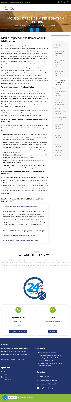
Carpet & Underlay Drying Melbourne (60, 119)
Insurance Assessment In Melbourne (58, 144)
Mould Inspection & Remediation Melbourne (59, 82)
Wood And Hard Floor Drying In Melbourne (59, 73)
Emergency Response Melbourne (58, 135)
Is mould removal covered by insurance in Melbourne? (21, 240)
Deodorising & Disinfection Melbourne (58, 126)
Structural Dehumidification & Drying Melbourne (59, 92)
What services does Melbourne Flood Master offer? (20, 206)
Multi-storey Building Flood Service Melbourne (60, 153)
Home (17, 25)
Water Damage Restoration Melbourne (59, 54)
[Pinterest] (53, 388)
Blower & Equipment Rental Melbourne (60, 111)
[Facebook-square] (38, 388)
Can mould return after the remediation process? (19, 235)
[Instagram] (48, 388)
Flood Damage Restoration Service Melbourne (60, 102)
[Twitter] (43, 388)
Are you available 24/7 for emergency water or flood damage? (24, 231)
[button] (24, 206)
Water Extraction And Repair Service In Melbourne (59, 63)
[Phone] (5, 397)
